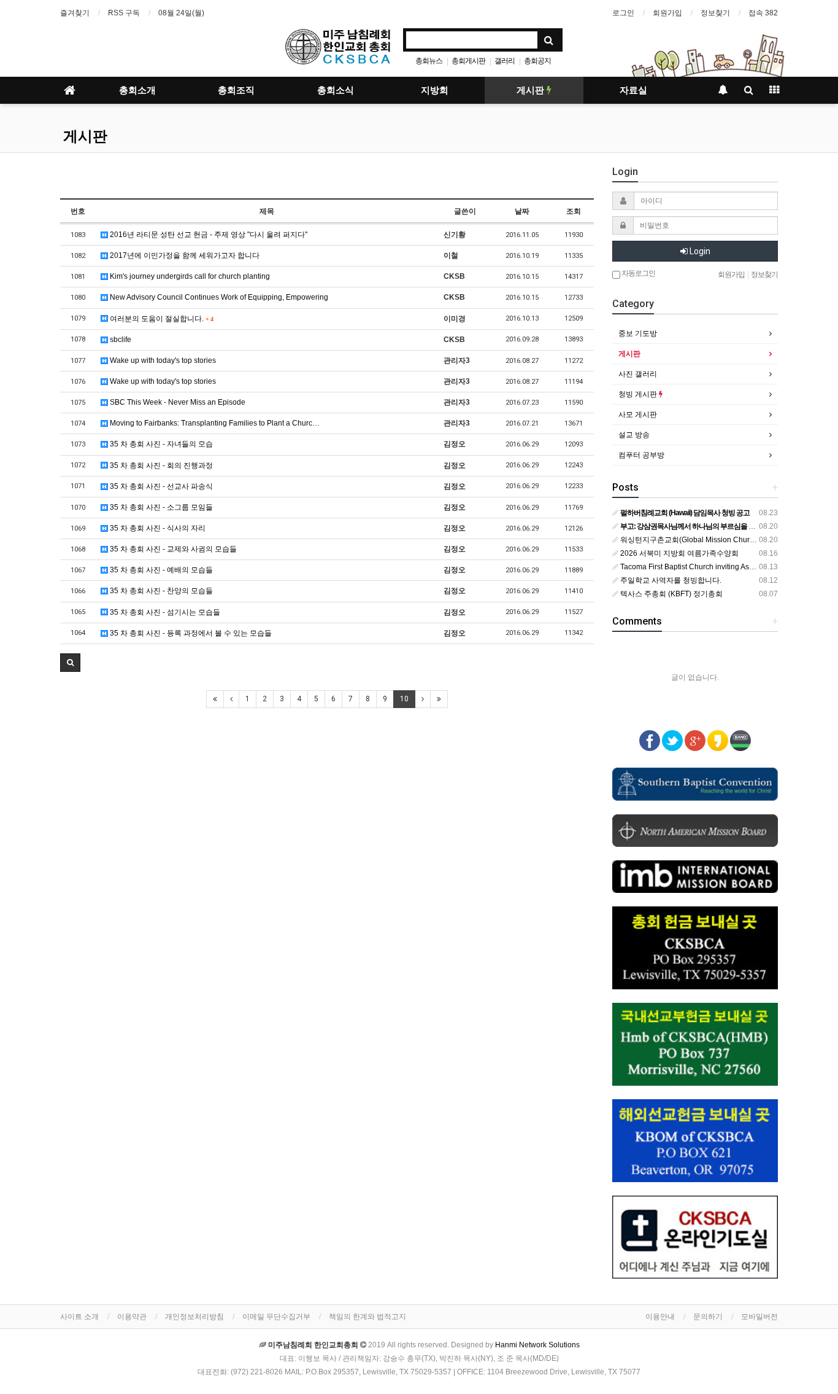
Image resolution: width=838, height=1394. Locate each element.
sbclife (119, 339)
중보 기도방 (637, 333)
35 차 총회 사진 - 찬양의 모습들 (160, 590)
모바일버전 (759, 1316)
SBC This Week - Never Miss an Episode (176, 402)
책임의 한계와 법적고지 (367, 1316)
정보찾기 (715, 13)
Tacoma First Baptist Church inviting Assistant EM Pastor (712, 567)
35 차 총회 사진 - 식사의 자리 (157, 528)
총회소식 (335, 90)
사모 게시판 (637, 414)
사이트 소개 (79, 1316)
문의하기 (708, 1316)
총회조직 (236, 90)
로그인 (623, 13)
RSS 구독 (124, 13)
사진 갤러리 (637, 374)
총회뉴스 (428, 60)
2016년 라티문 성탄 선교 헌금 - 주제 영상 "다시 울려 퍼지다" (207, 234)
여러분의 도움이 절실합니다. (160, 318)
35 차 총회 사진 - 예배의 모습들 (160, 570)
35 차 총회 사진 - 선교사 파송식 (160, 486)
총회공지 (537, 60)
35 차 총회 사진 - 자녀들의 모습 (160, 444)
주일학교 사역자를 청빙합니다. (669, 580)
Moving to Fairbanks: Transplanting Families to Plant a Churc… (214, 423)
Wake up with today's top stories (162, 360)
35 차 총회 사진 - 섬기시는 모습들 (164, 612)
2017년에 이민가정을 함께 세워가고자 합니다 (183, 255)
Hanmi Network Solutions (537, 1345)
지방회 (434, 90)
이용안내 (660, 1316)
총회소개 (137, 90)
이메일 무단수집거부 (276, 1316)
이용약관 (132, 1316)
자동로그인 (637, 273)
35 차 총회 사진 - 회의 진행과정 (160, 465)
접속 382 (763, 13)
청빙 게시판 (638, 394)
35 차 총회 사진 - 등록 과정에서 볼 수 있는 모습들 (190, 633)
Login (699, 251)
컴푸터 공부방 (641, 455)
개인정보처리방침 (194, 1316)
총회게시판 (468, 60)
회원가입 (667, 13)
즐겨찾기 (75, 13)
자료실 (633, 90)
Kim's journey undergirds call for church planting (189, 276)
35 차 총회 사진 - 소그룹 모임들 (160, 507)
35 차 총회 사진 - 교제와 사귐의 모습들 (172, 549)
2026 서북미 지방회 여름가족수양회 (678, 553)
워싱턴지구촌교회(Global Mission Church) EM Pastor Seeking (722, 539)
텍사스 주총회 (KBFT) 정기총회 (670, 594)
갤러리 (504, 60)
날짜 (522, 211)
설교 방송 (634, 434)
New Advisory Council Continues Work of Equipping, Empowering (218, 297)
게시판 (532, 90)
